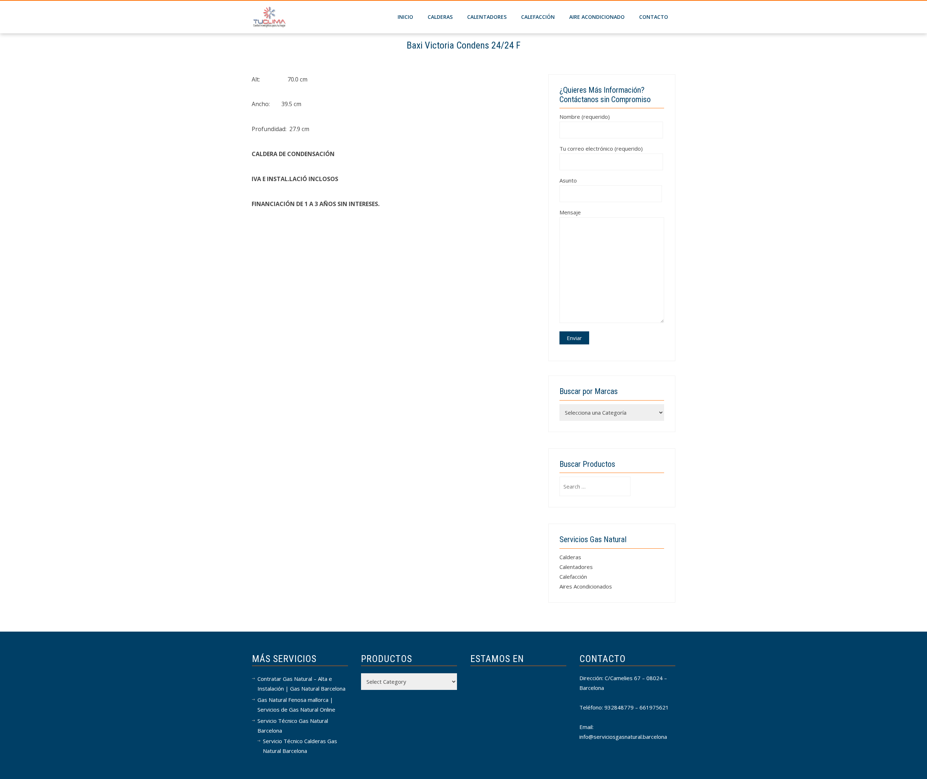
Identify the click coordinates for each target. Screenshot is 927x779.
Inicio (405, 16)
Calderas (570, 557)
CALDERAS (440, 16)
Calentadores (487, 16)
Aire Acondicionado (597, 16)
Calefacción (573, 576)
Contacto (653, 16)
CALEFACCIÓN (538, 16)
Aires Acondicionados (585, 586)
